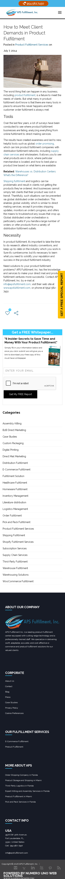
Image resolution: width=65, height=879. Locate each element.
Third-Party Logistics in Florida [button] (19, 786)
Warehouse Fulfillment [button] (15, 568)
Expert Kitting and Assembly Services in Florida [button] (27, 791)
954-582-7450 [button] (16, 845)
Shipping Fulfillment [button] (14, 535)
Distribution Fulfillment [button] (15, 463)
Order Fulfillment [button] (12, 515)
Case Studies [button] (10, 436)
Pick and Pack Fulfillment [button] (16, 522)
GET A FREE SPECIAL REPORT (61, 294)
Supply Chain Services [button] (15, 555)
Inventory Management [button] (15, 495)
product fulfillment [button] (25, 95)
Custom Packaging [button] (13, 443)
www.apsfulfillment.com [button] (16, 287)
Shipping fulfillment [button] (14, 181)
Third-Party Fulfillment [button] (15, 561)
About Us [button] (9, 681)
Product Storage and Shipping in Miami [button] (23, 780)
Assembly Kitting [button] (12, 423)
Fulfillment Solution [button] (13, 476)
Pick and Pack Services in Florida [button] (20, 802)
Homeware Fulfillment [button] (15, 489)
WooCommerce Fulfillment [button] (18, 581)
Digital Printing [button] (11, 449)
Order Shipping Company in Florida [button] (21, 775)
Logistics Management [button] (15, 509)
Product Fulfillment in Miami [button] (18, 796)
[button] (22, 12)
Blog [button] (7, 692)
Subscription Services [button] (15, 548)
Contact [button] (8, 686)
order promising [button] (45, 143)
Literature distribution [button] (14, 502)
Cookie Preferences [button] (14, 713)
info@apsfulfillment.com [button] (17, 284)
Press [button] (7, 697)
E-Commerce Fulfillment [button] (16, 469)
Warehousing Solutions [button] (16, 574)
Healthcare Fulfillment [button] (15, 482)
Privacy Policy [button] (11, 708)
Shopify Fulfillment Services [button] (18, 541)
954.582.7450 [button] (35, 3)
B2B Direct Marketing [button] (14, 430)
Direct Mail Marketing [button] (14, 456)
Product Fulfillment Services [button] (31, 44)
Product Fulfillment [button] (14, 747)
